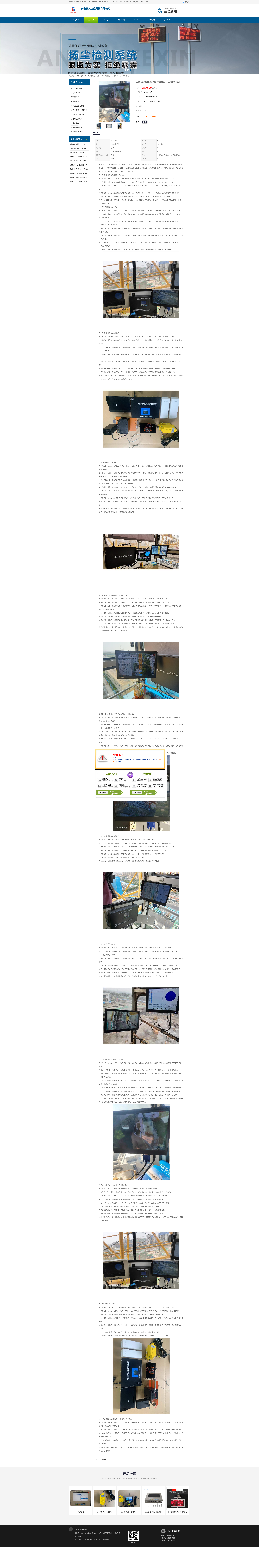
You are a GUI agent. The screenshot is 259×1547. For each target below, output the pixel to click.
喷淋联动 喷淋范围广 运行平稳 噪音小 (79, 144)
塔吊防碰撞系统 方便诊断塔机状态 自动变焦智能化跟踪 (79, 148)
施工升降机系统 (76, 88)
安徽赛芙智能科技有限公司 (110, 1533)
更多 (87, 139)
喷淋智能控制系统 (77, 114)
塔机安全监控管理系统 (79, 110)
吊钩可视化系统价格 (125, 1512)
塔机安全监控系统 (77, 106)
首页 (77, 76)
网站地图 (106, 1539)
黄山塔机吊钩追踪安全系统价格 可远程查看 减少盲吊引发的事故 (79, 173)
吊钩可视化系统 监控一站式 (150, 1512)
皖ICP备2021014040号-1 (95, 1533)
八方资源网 (85, 1539)
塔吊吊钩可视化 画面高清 (174, 1512)
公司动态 (136, 20)
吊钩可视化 (91, 76)
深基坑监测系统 (76, 119)
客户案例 (152, 20)
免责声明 (93, 1539)
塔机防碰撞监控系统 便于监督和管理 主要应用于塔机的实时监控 (79, 152)
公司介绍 (121, 20)
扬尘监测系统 (76, 93)
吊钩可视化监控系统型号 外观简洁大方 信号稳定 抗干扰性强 (79, 165)
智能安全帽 (75, 123)
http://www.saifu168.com (102, 1459)
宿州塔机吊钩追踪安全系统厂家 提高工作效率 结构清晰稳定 (79, 169)
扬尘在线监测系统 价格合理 (101, 1512)
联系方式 (167, 20)
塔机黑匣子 (75, 97)
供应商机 (91, 20)
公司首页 (76, 20)
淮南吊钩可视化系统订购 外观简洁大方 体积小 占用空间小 (79, 177)
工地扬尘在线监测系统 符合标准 (77, 1512)
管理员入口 (99, 1539)
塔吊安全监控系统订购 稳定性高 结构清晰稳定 (79, 161)
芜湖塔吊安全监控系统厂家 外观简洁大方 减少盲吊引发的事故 (79, 156)
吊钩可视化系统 (76, 128)
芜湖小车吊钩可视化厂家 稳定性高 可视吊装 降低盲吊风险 (79, 181)
